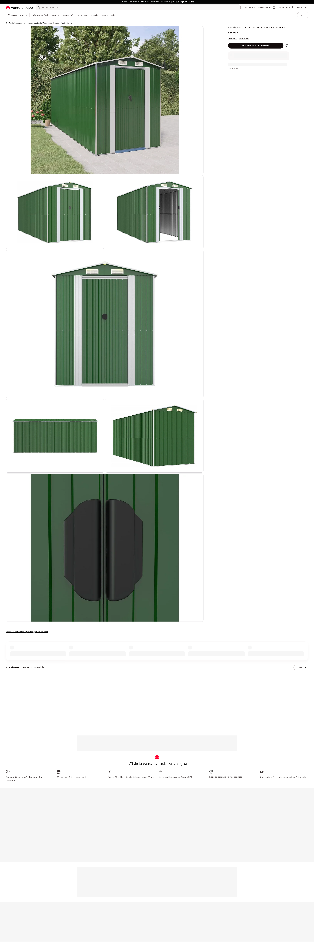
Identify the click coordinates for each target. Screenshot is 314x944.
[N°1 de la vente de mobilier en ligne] (19, 7)
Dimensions (244, 38)
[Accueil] (6, 23)
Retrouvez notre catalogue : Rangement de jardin (27, 631)
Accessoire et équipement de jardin (28, 23)
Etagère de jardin (67, 23)
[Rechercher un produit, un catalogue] (38, 7)
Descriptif (232, 38)
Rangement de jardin (51, 23)
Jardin (11, 23)
